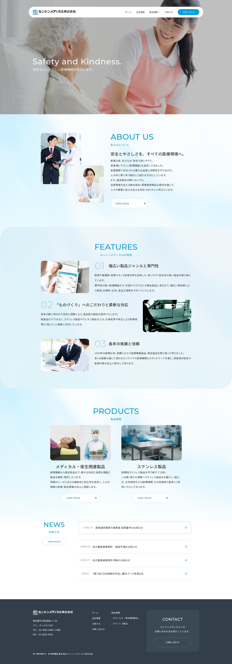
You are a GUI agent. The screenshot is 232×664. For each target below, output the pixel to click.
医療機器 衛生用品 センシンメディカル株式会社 (54, 12)
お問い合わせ (189, 12)
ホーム (128, 12)
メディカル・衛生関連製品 (125, 618)
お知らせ (169, 12)
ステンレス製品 (120, 623)
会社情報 (140, 12)
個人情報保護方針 (39, 654)
